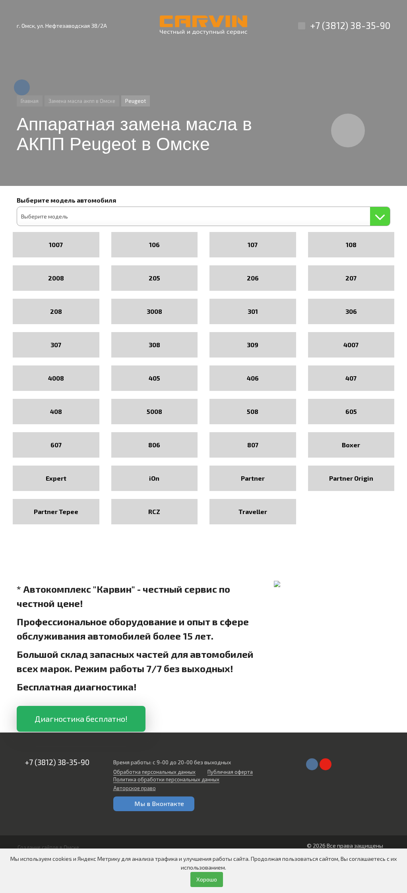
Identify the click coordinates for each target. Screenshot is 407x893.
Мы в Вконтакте (159, 803)
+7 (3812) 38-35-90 (350, 25)
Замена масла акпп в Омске (81, 101)
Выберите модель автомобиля (66, 200)
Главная (30, 101)
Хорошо (206, 879)
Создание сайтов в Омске (48, 847)
